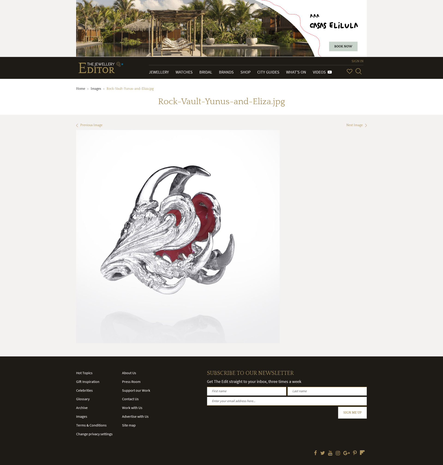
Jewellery (159, 72)
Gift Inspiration (87, 381)
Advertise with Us (135, 416)
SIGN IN (357, 61)
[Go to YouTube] (330, 453)
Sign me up (352, 413)
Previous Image (91, 125)
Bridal (205, 72)
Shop (245, 72)
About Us (129, 372)
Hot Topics (84, 372)
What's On (296, 72)
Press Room (131, 381)
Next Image (354, 125)
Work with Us (132, 407)
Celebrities (84, 390)
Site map (129, 425)
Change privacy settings (94, 434)
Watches (184, 72)
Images (96, 89)
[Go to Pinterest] (355, 453)
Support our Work (136, 390)
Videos (320, 72)
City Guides (268, 72)
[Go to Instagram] (338, 453)
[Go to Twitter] (322, 453)
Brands (226, 72)
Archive (82, 407)
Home (80, 89)
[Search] (358, 71)
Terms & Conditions (91, 425)
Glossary (83, 399)
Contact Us (130, 399)
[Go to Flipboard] (362, 452)
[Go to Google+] (346, 453)
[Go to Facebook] (315, 453)
